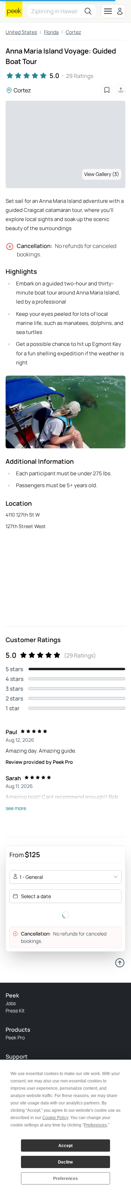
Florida (51, 32)
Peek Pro (15, 1037)
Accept (65, 1145)
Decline (65, 1162)
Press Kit (15, 1010)
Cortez (73, 32)
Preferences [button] (95, 1125)
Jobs (11, 1003)
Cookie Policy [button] (55, 1117)
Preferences (65, 1178)
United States (21, 32)
